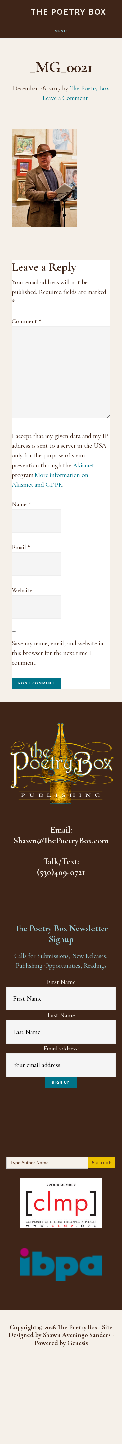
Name (21, 504)
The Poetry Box (68, 12)
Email (21, 547)
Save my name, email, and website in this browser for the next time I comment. (57, 653)
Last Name (61, 1015)
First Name (61, 982)
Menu (61, 31)
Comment (26, 321)
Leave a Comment (65, 98)
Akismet (83, 465)
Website (22, 590)
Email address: (61, 1048)
